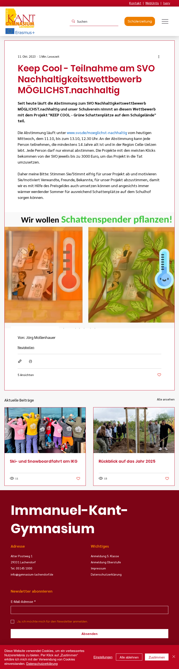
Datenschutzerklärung (42, 663)
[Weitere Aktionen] (158, 56)
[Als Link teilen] (20, 361)
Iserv (166, 3)
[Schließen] (173, 657)
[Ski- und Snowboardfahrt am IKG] (45, 430)
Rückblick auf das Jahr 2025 (127, 461)
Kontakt (135, 3)
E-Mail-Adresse (23, 601)
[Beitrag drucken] (30, 361)
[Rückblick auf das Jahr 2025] (133, 430)
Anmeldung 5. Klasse (105, 556)
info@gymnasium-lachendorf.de (32, 574)
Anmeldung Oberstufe (106, 562)
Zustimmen (157, 657)
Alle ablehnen (129, 657)
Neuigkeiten (26, 347)
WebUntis (152, 3)
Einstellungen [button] (102, 657)
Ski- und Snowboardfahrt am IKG (43, 461)
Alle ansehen (166, 399)
